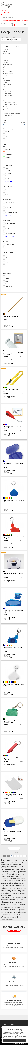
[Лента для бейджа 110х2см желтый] (14, 380)
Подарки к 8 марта (7, 91)
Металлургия (6, 60)
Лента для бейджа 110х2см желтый (12, 390)
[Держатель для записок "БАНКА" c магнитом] (14, 343)
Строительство (7, 80)
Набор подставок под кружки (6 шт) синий (13, 611)
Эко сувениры (6, 67)
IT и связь (5, 77)
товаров (15, 24)
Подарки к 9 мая (7, 93)
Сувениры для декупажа (9, 102)
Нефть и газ (6, 58)
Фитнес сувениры (7, 108)
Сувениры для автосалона (9, 75)
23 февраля (6, 89)
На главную (4, 35)
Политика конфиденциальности (20, 1043)
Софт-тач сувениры (7, 100)
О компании (4, 1024)
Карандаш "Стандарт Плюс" (12, 316)
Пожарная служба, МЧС (8, 78)
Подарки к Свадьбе (7, 86)
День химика (6, 62)
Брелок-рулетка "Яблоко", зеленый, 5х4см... (11, 721)
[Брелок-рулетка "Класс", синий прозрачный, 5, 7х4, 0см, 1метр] (14, 637)
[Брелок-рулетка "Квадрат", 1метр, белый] (14, 674)
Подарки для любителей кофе (10, 104)
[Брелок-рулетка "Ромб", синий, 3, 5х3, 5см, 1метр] (14, 490)
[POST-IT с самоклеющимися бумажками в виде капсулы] (14, 821)
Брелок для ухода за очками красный (12, 427)
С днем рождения (7, 84)
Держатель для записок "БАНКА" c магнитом (14, 353)
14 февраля (6, 87)
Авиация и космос (7, 55)
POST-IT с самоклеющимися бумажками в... (12, 832)
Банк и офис (6, 51)
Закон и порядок (7, 53)
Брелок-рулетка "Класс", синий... (13, 647)
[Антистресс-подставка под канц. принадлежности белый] (14, 564)
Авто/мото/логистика (8, 73)
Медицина (5, 49)
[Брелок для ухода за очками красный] (14, 417)
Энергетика (6, 56)
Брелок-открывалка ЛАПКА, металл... (12, 758)
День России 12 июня (8, 97)
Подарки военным (7, 95)
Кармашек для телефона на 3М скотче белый (13, 795)
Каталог (11, 35)
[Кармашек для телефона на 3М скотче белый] (14, 785)
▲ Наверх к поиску (14, 930)
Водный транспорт (7, 71)
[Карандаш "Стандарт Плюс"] (14, 306)
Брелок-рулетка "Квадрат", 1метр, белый (14, 684)
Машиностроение (7, 64)
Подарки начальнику (8, 115)
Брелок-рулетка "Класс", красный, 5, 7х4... (14, 537)
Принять (15, 1040)
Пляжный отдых (7, 111)
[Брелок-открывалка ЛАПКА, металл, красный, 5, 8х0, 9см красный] (14, 748)
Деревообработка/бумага (9, 66)
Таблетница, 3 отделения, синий (13, 463)
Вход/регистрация (5, 24)
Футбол (5, 106)
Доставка (11, 1024)
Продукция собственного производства (12, 113)
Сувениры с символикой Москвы (11, 98)
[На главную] (7, 5)
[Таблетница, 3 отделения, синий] (14, 453)
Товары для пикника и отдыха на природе (13, 109)
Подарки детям (6, 82)
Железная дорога (7, 69)
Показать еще (13, 848)
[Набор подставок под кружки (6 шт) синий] (14, 601)
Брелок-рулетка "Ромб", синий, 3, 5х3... (14, 500)
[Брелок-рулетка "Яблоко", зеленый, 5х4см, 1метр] (14, 711)
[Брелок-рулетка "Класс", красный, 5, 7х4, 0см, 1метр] (14, 527)
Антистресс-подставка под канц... (14, 574)
